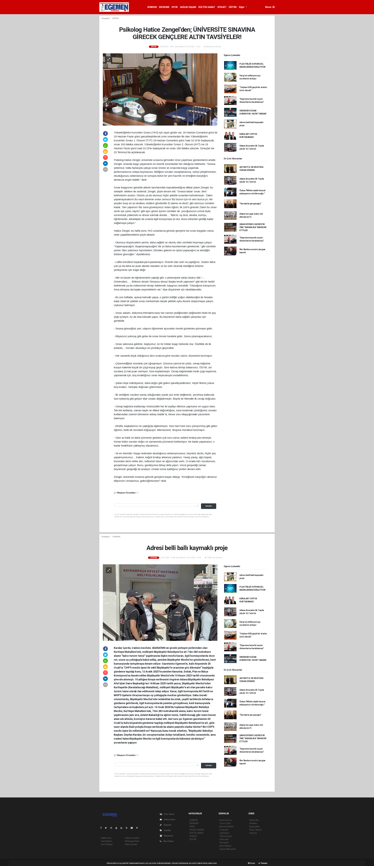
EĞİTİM (233, 7)
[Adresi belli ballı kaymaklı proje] (160, 602)
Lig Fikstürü (224, 833)
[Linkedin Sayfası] (123, 828)
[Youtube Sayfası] (117, 828)
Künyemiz (168, 836)
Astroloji (253, 833)
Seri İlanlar (224, 842)
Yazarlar (167, 825)
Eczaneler (223, 830)
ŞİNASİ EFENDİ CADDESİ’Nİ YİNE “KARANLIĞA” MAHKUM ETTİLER (252, 227)
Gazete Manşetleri (227, 849)
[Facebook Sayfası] (102, 828)
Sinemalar (224, 839)
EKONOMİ (164, 7)
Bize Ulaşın (168, 841)
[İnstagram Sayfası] (112, 828)
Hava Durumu (225, 820)
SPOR (175, 7)
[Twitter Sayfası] (107, 828)
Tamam (263, 863)
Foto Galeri (168, 814)
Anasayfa (106, 18)
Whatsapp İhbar (132, 841)
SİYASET (221, 7)
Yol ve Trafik (225, 823)
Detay (252, 863)
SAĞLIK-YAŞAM (188, 7)
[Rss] (128, 828)
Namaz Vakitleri (226, 826)
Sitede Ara (254, 820)
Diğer (242, 7)
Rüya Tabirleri (255, 830)
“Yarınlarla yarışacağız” (250, 203)
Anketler (253, 823)
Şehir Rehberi (225, 846)
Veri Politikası (107, 844)
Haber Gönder (131, 844)
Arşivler (167, 830)
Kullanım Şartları (132, 838)
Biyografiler (254, 826)
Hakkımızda (106, 838)
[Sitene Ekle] (138, 828)
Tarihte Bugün (225, 836)
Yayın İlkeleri (106, 841)
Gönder (208, 506)
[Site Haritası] (133, 828)
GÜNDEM (152, 7)
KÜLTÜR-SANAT (206, 7)
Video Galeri (169, 819)
